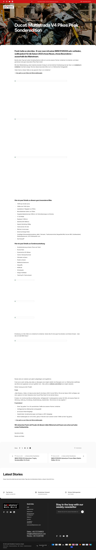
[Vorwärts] (64, 1)
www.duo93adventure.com (34, 525)
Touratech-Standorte (30, 522)
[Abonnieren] (82, 511)
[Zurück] (31, 1)
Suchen (29, 519)
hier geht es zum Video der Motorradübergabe (29, 73)
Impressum (30, 511)
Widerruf (29, 517)
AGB (28, 507)
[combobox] (87, 1)
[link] (35, 536)
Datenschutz (30, 509)
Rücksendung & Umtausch (30, 514)
